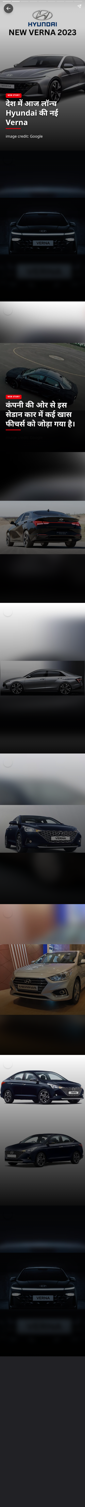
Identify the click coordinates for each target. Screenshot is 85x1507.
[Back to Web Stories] (8, 8)
